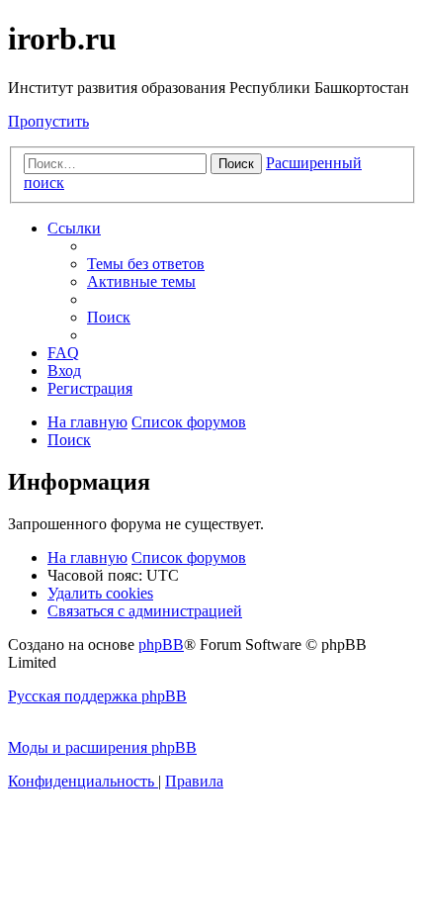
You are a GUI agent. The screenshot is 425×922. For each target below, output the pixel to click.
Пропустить (48, 121)
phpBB (161, 644)
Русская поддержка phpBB (97, 696)
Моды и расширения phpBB (102, 747)
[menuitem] (146, 263)
